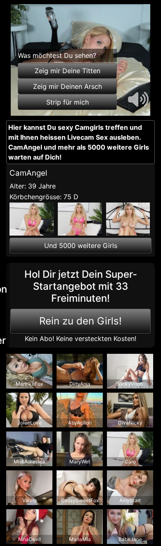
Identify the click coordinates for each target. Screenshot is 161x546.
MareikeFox (29, 384)
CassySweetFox (80, 500)
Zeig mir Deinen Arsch (67, 86)
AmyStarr (130, 500)
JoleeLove (29, 423)
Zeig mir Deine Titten (67, 71)
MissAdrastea (29, 461)
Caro (130, 461)
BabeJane (130, 539)
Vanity (29, 500)
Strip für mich (67, 102)
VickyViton (130, 384)
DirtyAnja (79, 384)
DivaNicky (130, 423)
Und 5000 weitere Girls (80, 245)
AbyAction (80, 423)
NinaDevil (29, 539)
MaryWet (79, 461)
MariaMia (80, 539)
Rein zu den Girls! (80, 321)
